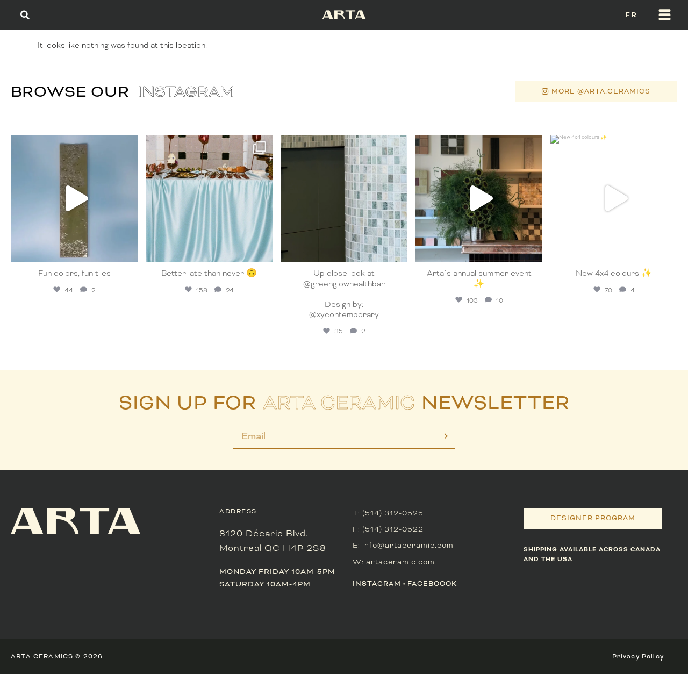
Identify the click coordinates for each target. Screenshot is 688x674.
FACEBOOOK (432, 583)
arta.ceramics (73, 145)
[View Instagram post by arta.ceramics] (127, 248)
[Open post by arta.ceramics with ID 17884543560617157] (74, 198)
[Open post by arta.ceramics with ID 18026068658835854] (478, 198)
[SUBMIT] (433, 440)
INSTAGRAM (377, 583)
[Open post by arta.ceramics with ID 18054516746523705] (344, 198)
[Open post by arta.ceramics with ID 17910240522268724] (209, 198)
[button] (25, 15)
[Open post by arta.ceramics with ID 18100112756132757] (613, 198)
